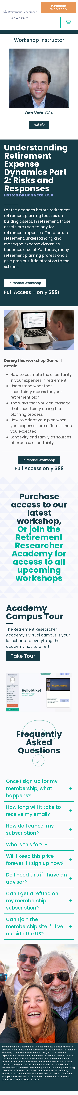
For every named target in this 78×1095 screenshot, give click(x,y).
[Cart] (68, 22)
